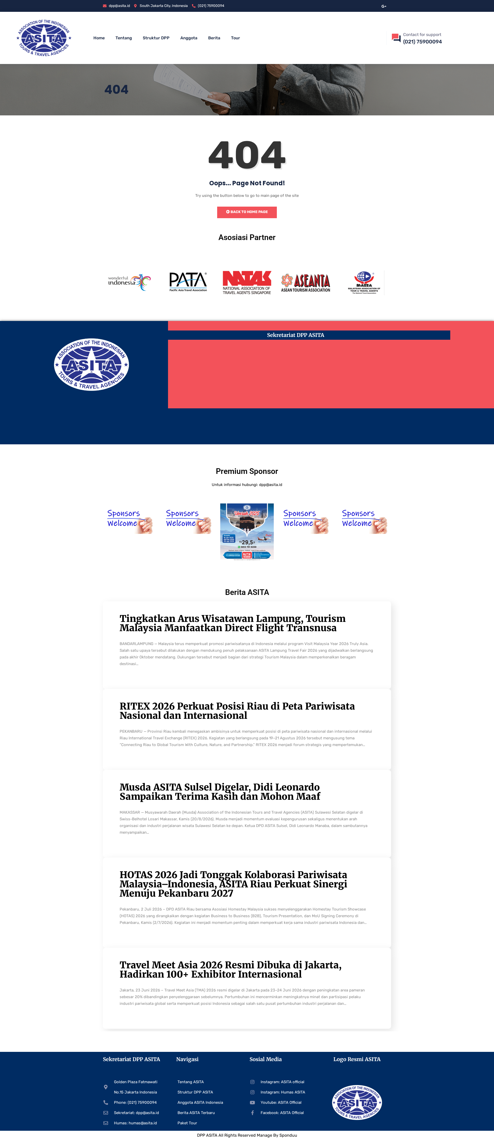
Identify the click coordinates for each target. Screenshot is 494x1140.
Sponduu (288, 1135)
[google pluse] (384, 6)
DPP (201, 1135)
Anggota (188, 37)
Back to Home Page (249, 212)
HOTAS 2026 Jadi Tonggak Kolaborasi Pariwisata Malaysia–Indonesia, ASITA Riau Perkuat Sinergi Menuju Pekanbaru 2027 (233, 884)
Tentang (124, 37)
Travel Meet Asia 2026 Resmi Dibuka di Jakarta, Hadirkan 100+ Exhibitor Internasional (230, 969)
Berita (214, 37)
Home (99, 37)
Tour (235, 37)
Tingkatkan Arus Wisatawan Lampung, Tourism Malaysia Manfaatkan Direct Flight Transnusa (233, 623)
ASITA (211, 1135)
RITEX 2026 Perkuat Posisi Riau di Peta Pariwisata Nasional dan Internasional (237, 711)
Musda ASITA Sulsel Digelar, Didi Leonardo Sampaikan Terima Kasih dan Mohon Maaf (220, 792)
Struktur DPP (156, 37)
